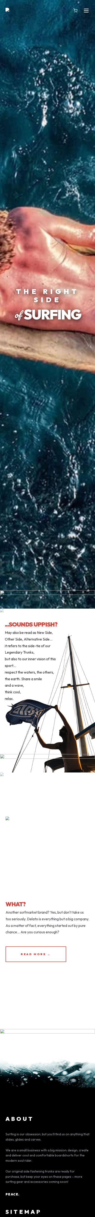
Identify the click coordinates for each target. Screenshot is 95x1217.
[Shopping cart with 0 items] (75, 10)
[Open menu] (86, 10)
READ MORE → (36, 954)
